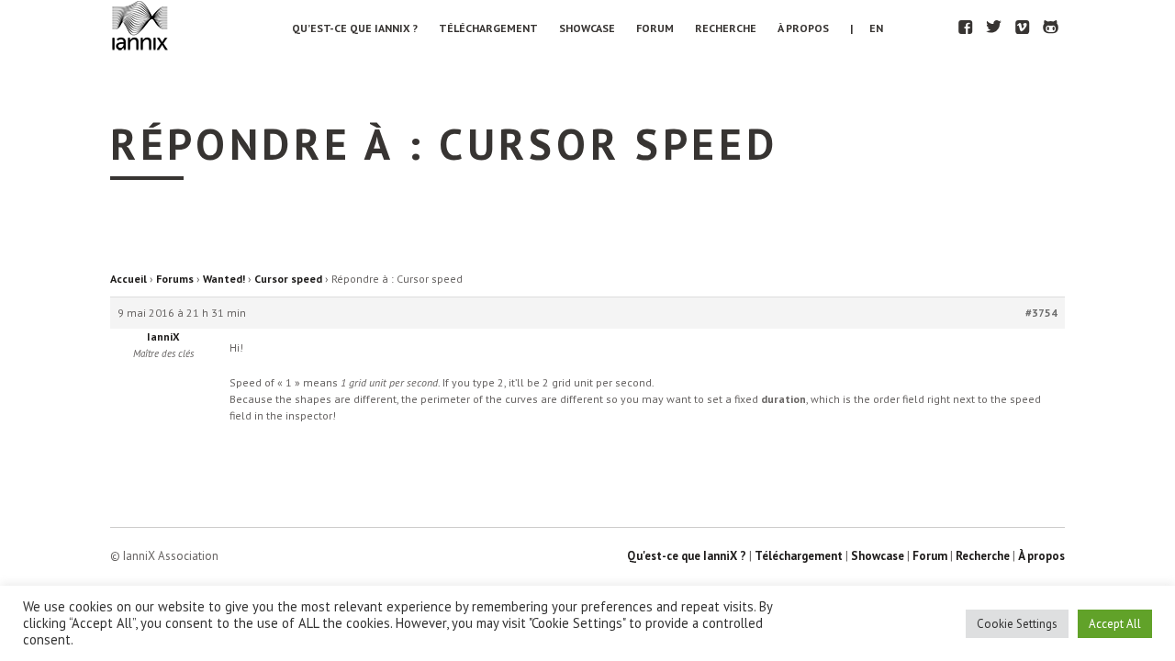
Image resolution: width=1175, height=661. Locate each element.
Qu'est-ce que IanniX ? (686, 556)
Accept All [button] (1115, 624)
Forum (655, 28)
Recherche (725, 28)
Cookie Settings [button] (1017, 624)
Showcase (587, 28)
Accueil (128, 279)
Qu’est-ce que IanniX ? (355, 28)
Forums (175, 279)
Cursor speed (288, 279)
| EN (866, 28)
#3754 (1041, 312)
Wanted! (224, 279)
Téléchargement (488, 28)
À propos (803, 28)
